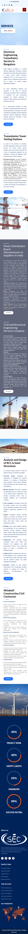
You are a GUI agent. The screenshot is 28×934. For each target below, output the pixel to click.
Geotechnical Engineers (6, 893)
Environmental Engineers (6, 890)
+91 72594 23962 (15, 1)
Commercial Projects (6, 868)
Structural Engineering (6, 887)
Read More (8, 124)
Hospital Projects (5, 873)
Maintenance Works (5, 879)
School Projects (4, 876)
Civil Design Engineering (6, 896)
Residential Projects (5, 871)
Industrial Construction (6, 899)
